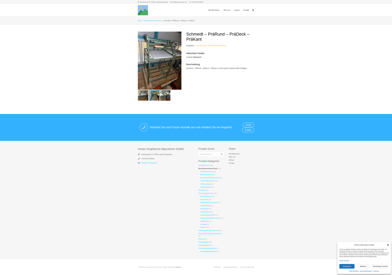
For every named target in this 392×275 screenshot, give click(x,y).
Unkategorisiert (203, 242)
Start (139, 21)
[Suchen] (253, 10)
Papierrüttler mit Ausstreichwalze (210, 233)
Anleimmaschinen (206, 171)
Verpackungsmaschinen (207, 248)
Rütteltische (204, 221)
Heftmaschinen (205, 184)
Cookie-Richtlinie (354, 271)
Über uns (232, 157)
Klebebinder (204, 209)
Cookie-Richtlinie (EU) (247, 267)
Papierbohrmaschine (207, 215)
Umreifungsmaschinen (208, 251)
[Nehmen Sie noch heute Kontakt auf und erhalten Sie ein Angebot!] (145, 127)
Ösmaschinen (205, 212)
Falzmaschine (205, 206)
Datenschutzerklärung (366, 271)
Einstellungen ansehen (380, 266)
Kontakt (231, 163)
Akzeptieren (347, 266)
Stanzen (203, 227)
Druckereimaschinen (205, 193)
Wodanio (178, 267)
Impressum (376, 271)
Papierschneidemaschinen (210, 218)
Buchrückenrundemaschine (210, 178)
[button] (388, 245)
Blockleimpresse (206, 175)
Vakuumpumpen (204, 245)
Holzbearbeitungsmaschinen (208, 230)
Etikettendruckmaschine (209, 202)
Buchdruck (202, 190)
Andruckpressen (206, 196)
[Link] (143, 10)
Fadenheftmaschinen (208, 181)
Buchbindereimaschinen (152, 21)
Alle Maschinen (202, 45)
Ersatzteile (204, 199)
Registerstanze (205, 187)
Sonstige (203, 224)
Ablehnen (363, 266)
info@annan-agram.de (149, 163)
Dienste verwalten (344, 260)
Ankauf (231, 160)
